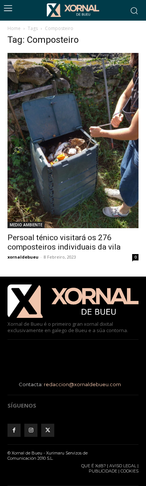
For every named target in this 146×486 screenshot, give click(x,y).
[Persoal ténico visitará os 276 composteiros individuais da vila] (73, 140)
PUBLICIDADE (103, 471)
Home (14, 28)
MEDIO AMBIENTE (26, 224)
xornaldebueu (23, 257)
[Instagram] (30, 430)
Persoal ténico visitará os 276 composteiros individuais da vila (64, 242)
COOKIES (130, 471)
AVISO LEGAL (122, 465)
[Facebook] (14, 430)
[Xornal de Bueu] (73, 10)
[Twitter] (47, 430)
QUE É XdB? (93, 465)
